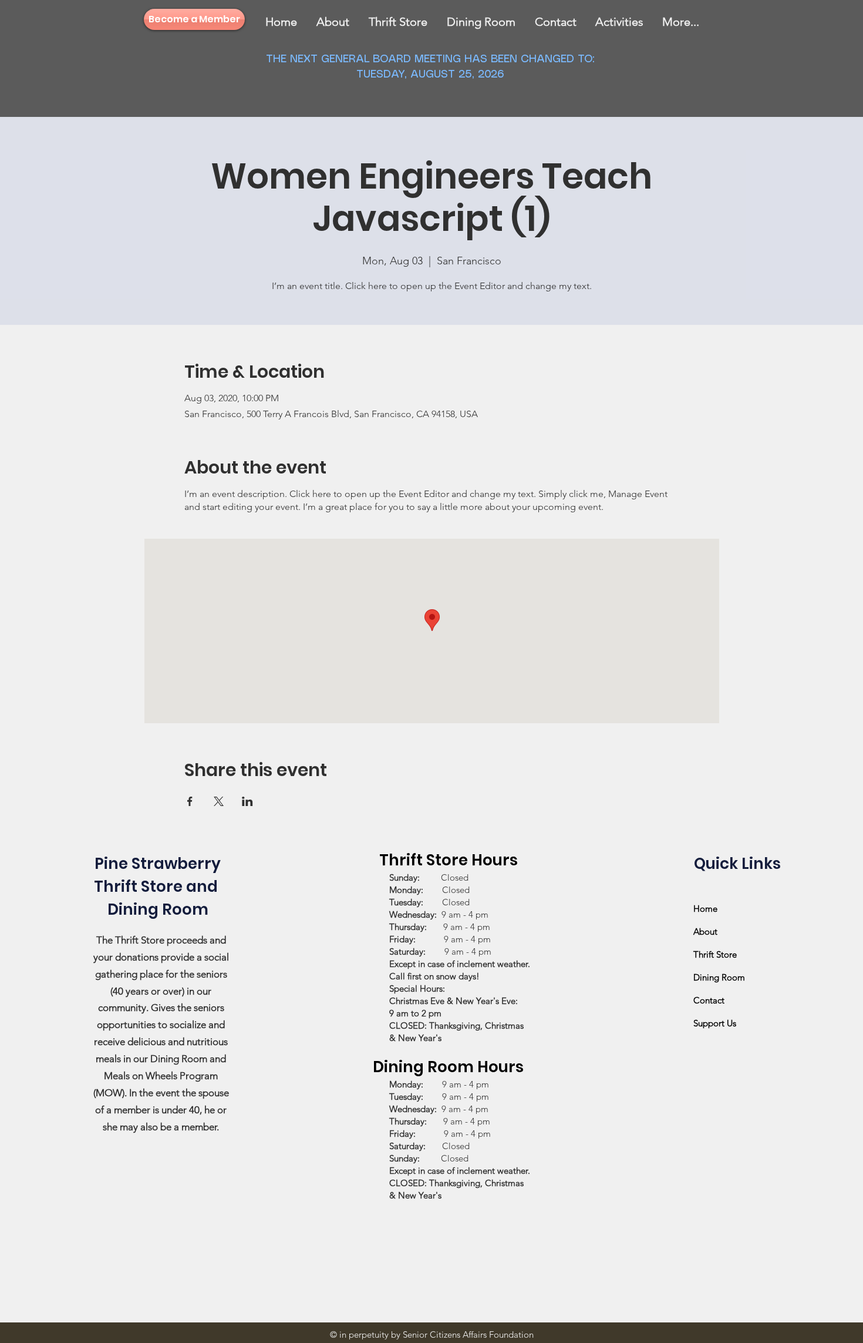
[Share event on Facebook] (189, 801)
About (705, 931)
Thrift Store (715, 954)
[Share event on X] (218, 801)
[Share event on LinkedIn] (247, 801)
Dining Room (719, 977)
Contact (708, 1000)
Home (705, 908)
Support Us (714, 1023)
